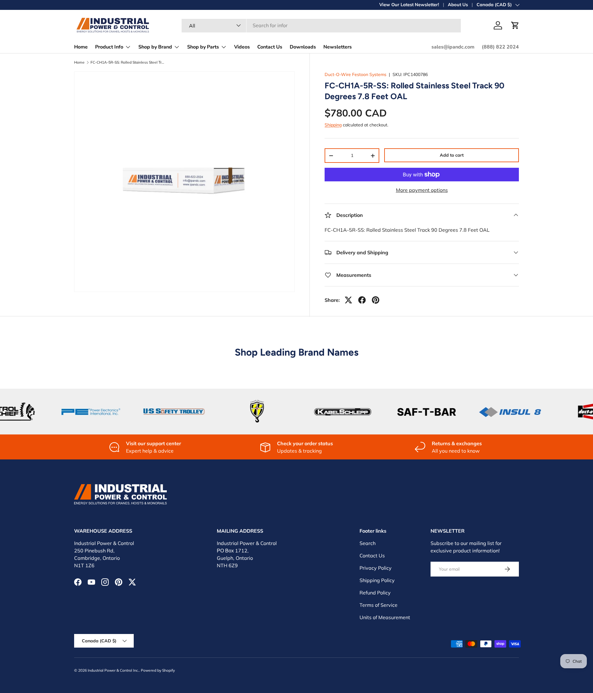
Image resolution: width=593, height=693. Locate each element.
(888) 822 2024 (500, 47)
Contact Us (269, 47)
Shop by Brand (155, 47)
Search (368, 543)
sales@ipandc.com (452, 47)
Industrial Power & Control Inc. (113, 670)
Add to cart (452, 155)
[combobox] (321, 25)
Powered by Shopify (158, 670)
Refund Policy (375, 592)
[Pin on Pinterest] (375, 300)
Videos (242, 47)
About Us (458, 4)
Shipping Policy (377, 580)
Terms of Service (378, 605)
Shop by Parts (203, 47)
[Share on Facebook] (362, 300)
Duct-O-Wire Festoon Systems (355, 74)
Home (81, 47)
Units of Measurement (385, 617)
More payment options (422, 190)
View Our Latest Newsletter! (409, 4)
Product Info (109, 47)
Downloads (303, 47)
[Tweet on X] (348, 300)
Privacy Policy (376, 568)
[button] (515, 25)
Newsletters (337, 47)
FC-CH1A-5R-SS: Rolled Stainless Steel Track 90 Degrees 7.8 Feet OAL (127, 62)
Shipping (333, 125)
